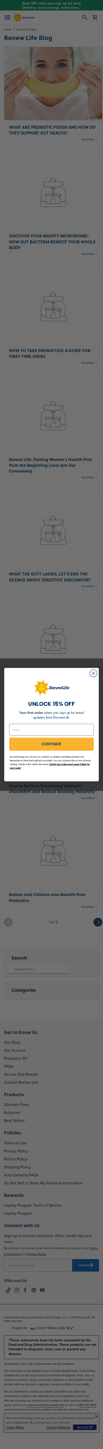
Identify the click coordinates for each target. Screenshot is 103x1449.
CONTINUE (51, 744)
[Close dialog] (93, 673)
